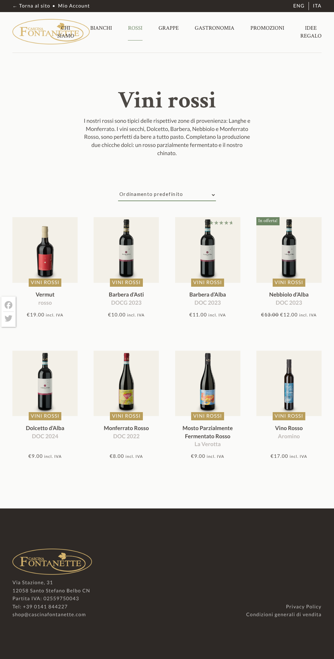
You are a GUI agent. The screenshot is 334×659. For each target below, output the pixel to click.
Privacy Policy (304, 607)
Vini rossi (45, 282)
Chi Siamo (65, 32)
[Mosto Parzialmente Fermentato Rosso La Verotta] (207, 383)
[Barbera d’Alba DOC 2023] (207, 249)
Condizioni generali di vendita (284, 615)
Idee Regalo (311, 32)
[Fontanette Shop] (51, 42)
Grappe (169, 28)
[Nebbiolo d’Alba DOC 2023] (289, 249)
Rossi (135, 28)
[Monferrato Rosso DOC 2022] (126, 383)
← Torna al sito (31, 6)
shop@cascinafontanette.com (49, 615)
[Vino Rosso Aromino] (289, 383)
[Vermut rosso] (45, 249)
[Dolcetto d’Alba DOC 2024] (45, 383)
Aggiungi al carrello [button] (45, 326)
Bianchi (101, 28)
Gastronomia (214, 28)
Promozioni (267, 28)
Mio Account (74, 6)
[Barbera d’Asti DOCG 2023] (126, 249)
